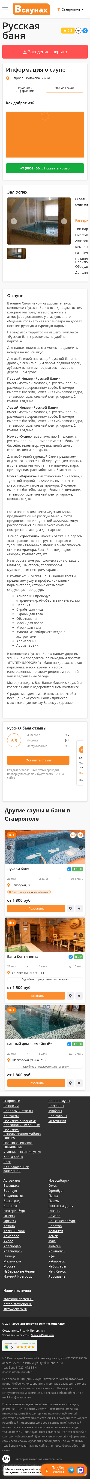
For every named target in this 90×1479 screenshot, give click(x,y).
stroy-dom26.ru (15, 1309)
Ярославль (56, 1276)
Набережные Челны (19, 1271)
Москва (9, 1266)
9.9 (80, 957)
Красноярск (12, 1251)
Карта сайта (13, 1157)
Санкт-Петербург (61, 1221)
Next (64, 221)
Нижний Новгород (17, 1276)
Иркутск (9, 1221)
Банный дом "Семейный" (29, 1044)
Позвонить (36, 908)
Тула (52, 1241)
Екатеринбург (14, 1211)
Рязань (54, 1211)
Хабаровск (56, 1261)
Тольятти (55, 1231)
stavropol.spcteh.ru (18, 1299)
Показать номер (45, 168)
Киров (8, 1241)
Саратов (55, 1226)
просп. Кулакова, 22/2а (32, 78)
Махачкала (12, 1261)
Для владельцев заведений (16, 1169)
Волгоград (11, 1201)
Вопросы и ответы (18, 1111)
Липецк (9, 1256)
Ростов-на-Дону (60, 1206)
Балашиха (11, 1185)
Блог (7, 1162)
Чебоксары (57, 1266)
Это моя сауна (65, 88)
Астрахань (11, 1180)
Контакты (11, 1116)
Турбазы (55, 1111)
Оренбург (56, 1190)
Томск (53, 1236)
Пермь (53, 1201)
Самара (54, 1216)
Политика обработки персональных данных (21, 1123)
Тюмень (54, 1246)
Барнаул (10, 1190)
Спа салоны (57, 1116)
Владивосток (13, 1195)
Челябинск (57, 1271)
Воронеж (10, 1206)
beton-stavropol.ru (17, 1304)
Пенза (53, 1195)
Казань (9, 1226)
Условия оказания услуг (22, 1152)
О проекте (11, 1101)
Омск (52, 1185)
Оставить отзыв (38, 760)
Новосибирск (58, 1180)
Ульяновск (56, 1251)
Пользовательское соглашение (18, 1145)
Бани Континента (22, 956)
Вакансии (11, 1106)
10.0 (79, 869)
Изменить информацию (25, 89)
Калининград (14, 1231)
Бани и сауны (59, 1101)
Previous (14, 221)
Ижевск (9, 1216)
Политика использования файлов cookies (22, 1134)
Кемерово (11, 1236)
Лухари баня (18, 869)
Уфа (51, 1256)
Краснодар (12, 1246)
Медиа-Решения (42, 1335)
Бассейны (56, 1106)
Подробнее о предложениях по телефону (45, 979)
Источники (57, 1121)
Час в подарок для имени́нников (30, 892)
